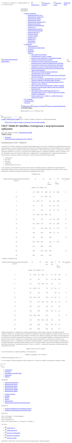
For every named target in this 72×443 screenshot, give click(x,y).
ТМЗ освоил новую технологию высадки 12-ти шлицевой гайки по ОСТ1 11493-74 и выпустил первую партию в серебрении (48, 92)
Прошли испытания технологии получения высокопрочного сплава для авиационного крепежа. (47, 62)
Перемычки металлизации (36, 25)
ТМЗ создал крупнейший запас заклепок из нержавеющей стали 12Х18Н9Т (44, 72)
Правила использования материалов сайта (18, 410)
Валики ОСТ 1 (32, 39)
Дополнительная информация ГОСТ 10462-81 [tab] (18, 139)
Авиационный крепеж (11, 382)
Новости (30, 53)
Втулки (7, 399)
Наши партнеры (33, 46)
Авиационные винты (34, 20)
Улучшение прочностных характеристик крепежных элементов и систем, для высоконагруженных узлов (47, 66)
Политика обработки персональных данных (18, 408)
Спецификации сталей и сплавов (41, 56)
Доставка (30, 49)
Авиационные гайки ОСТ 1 (36, 17)
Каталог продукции (30, 13)
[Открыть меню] (26, 9)
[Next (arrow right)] (2, 365)
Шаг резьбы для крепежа (39, 54)
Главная (3, 119)
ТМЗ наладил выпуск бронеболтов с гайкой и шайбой (47, 85)
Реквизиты (31, 51)
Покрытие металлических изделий (41, 60)
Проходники (31, 41)
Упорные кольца (33, 34)
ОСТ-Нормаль (28, 99)
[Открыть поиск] (22, 9)
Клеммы (7, 396)
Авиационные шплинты (35, 29)
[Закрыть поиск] (0, 115)
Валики (7, 397)
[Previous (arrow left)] (0, 365)
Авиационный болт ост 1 (35, 15)
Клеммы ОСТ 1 (32, 37)
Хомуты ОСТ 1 (32, 27)
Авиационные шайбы (34, 18)
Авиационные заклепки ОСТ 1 (37, 22)
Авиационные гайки (11, 388)
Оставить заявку (27, 108)
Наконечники (9, 401)
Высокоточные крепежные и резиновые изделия (46, 58)
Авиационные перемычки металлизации (17, 403)
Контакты (27, 103)
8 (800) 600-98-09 (67, 3)
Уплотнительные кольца (35, 30)
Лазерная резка (29, 101)
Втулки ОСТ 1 (32, 42)
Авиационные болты (11, 384)
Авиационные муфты (34, 24)
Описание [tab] (8, 137)
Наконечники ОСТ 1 (34, 32)
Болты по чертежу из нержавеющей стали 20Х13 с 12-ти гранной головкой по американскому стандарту (48, 79)
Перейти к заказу (6, 134)
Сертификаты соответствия (36, 48)
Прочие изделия (33, 36)
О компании (28, 44)
